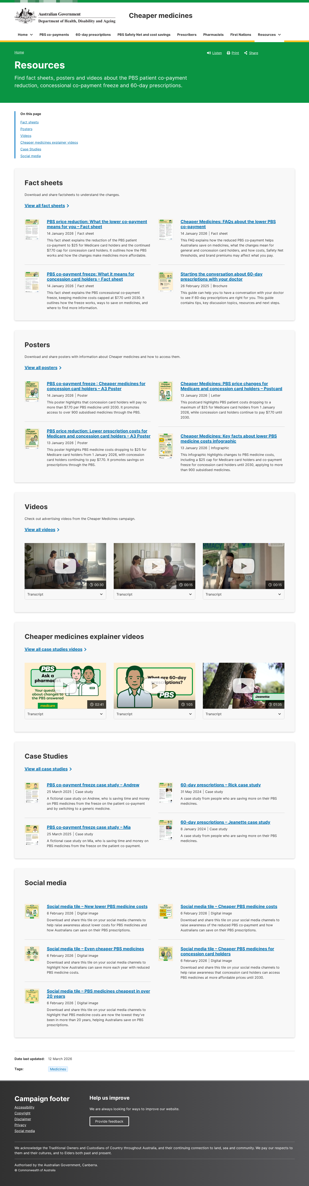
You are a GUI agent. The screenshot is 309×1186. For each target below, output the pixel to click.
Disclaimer (23, 1119)
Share (253, 53)
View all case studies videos (53, 649)
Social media (30, 156)
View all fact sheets (45, 205)
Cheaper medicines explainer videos (49, 142)
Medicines (58, 1069)
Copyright (22, 1113)
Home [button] (23, 34)
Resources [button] (267, 34)
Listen (217, 53)
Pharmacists (213, 34)
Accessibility (24, 1107)
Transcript (35, 594)
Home (19, 52)
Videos (25, 136)
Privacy (20, 1125)
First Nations (240, 34)
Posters (26, 129)
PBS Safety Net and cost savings (144, 34)
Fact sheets (29, 122)
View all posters (41, 367)
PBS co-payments (54, 34)
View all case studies (46, 768)
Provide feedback (109, 1121)
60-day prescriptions (93, 34)
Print (235, 53)
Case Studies (30, 149)
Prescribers (187, 34)
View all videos (40, 529)
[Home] (65, 16)
